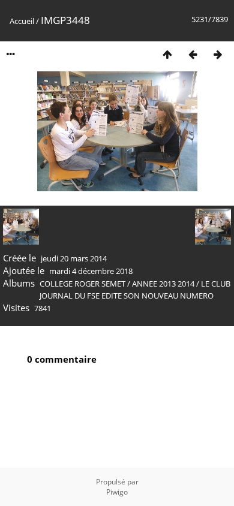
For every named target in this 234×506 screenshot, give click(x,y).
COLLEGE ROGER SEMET (82, 283)
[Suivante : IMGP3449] (217, 54)
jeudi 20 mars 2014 (74, 258)
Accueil (22, 21)
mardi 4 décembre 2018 (91, 271)
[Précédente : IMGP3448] (192, 54)
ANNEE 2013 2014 (163, 283)
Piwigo (117, 492)
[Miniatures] (167, 54)
